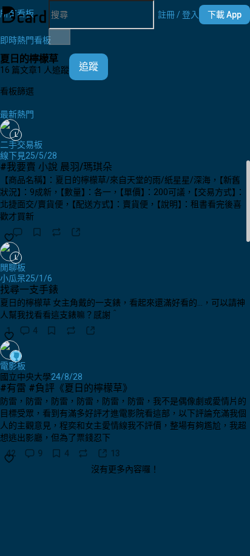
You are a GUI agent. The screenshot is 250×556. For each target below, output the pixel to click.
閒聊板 (12, 267)
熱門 (25, 114)
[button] (178, 14)
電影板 (12, 366)
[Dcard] (24, 14)
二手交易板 (21, 144)
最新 (8, 114)
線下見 (12, 155)
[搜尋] (59, 37)
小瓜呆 (12, 278)
